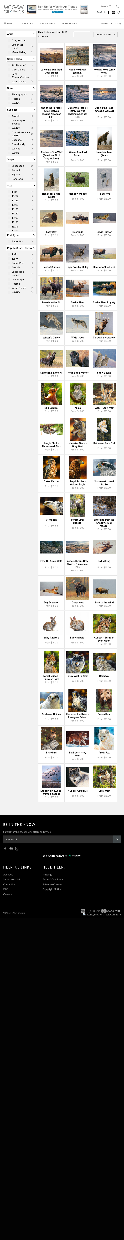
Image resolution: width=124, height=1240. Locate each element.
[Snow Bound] (104, 358)
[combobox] (105, 34)
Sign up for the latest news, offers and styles (27, 831)
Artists (27, 23)
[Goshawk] (104, 662)
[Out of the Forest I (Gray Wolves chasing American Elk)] (77, 94)
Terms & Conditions (52, 879)
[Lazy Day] (51, 218)
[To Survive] (104, 179)
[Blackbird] (51, 738)
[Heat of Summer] (51, 253)
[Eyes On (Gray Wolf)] (51, 547)
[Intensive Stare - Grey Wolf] (77, 429)
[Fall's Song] (104, 547)
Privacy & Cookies (52, 884)
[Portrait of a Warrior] (77, 358)
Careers (7, 894)
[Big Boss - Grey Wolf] (77, 738)
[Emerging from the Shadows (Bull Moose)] (104, 505)
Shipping (47, 874)
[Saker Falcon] (51, 467)
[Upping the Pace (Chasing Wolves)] (104, 94)
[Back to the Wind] (104, 588)
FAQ (5, 889)
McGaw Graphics (17, 913)
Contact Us (9, 884)
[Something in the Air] (51, 358)
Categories (47, 23)
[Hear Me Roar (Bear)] (104, 138)
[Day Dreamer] (51, 588)
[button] (21, 34)
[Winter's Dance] (51, 323)
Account (104, 24)
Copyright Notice (51, 889)
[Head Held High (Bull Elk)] (77, 55)
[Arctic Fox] (104, 738)
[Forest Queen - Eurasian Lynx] (51, 662)
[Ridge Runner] (104, 218)
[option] (21, 40)
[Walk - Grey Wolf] (104, 394)
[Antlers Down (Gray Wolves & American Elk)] (77, 547)
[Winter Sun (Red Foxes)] (77, 138)
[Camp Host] (77, 588)
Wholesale (69, 23)
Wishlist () (116, 24)
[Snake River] (77, 288)
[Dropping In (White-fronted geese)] (51, 777)
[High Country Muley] (77, 253)
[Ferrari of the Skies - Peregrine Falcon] (77, 700)
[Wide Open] (77, 323)
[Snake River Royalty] (104, 288)
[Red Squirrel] (51, 394)
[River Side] (77, 218)
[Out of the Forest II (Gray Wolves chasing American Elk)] (51, 94)
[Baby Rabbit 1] (77, 623)
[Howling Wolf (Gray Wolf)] (104, 55)
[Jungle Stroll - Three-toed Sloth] (51, 429)
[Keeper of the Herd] (104, 253)
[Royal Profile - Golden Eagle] (77, 467)
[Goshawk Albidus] (51, 700)
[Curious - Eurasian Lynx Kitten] (104, 623)
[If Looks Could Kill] (77, 777)
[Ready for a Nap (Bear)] (51, 179)
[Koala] (77, 394)
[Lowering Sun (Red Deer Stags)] (51, 55)
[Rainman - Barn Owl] (104, 429)
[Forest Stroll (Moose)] (77, 505)
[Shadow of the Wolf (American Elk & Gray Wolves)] (51, 138)
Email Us (101, 12)
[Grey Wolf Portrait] (77, 662)
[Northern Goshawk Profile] (104, 467)
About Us (8, 874)
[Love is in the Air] (51, 288)
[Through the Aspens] (104, 323)
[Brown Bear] (104, 700)
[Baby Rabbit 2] (51, 623)
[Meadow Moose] (77, 179)
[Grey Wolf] (104, 777)
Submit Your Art (11, 879)
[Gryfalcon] (51, 505)
